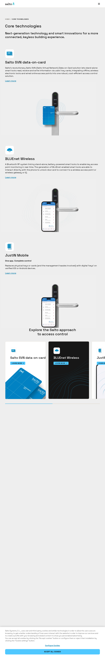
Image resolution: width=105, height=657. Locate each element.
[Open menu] (99, 4)
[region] (52, 642)
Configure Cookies (52, 645)
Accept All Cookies (52, 652)
